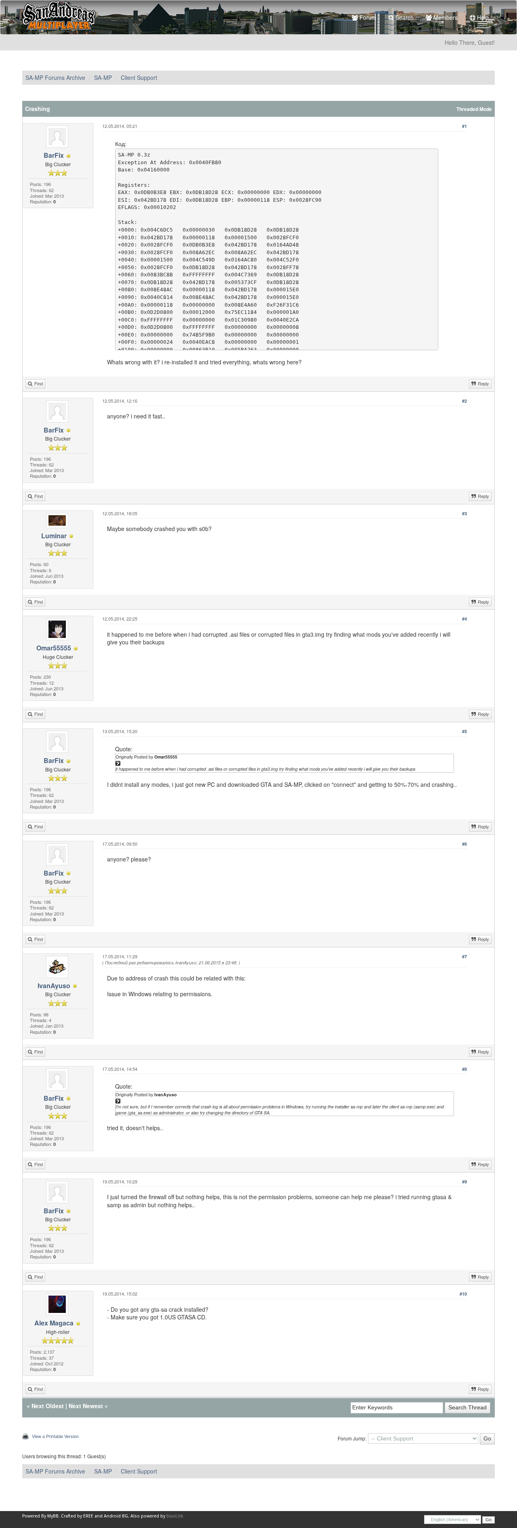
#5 (464, 731)
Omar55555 (53, 647)
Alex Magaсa (54, 1322)
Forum (367, 17)
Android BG (116, 1516)
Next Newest (86, 1406)
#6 (464, 844)
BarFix (54, 155)
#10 (463, 1294)
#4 (464, 619)
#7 (464, 956)
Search (404, 17)
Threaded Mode (474, 109)
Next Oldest (48, 1406)
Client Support (139, 77)
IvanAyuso (54, 985)
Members (445, 17)
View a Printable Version (55, 1436)
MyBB (53, 1516)
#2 (464, 401)
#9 (464, 1182)
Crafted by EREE (77, 1516)
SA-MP (103, 77)
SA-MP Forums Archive (55, 77)
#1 (464, 126)
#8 (464, 1069)
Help (482, 17)
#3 (464, 513)
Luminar (54, 535)
